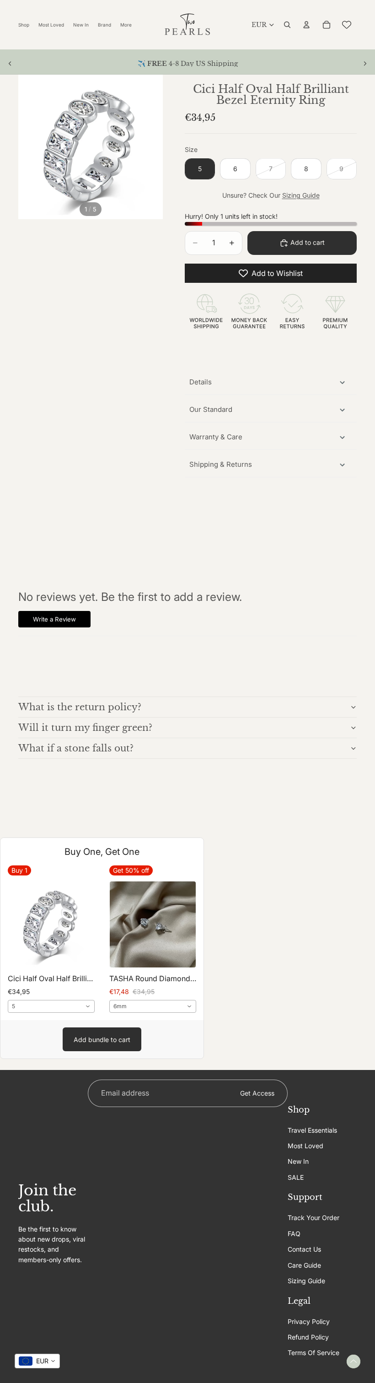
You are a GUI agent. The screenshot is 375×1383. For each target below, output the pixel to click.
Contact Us (304, 1249)
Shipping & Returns (220, 464)
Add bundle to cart (102, 1039)
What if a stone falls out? (76, 748)
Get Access (257, 1093)
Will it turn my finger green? (85, 727)
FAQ (294, 1233)
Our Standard (210, 409)
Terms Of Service (313, 1352)
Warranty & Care (215, 436)
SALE (296, 1177)
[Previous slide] (10, 64)
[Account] (306, 25)
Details (200, 382)
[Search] (287, 25)
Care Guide (304, 1265)
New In (298, 1161)
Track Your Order (313, 1217)
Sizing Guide (301, 195)
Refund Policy (308, 1337)
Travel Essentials (312, 1130)
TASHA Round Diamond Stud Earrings (152, 978)
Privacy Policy (309, 1321)
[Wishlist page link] (346, 24)
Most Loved (305, 1146)
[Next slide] (365, 64)
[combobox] (51, 1006)
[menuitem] (126, 25)
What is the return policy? (79, 707)
